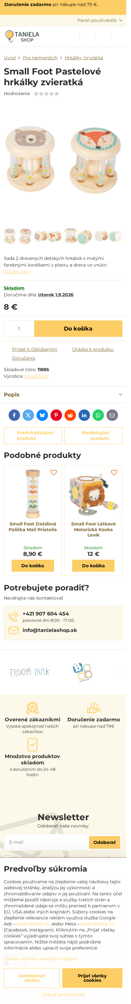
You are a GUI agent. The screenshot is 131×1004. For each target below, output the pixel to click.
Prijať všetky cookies (92, 978)
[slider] (46, 93)
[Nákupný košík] (103, 36)
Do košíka (78, 328)
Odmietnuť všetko (32, 978)
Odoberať (104, 842)
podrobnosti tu (33, 924)
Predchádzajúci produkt (35, 435)
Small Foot (36, 376)
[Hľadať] (87, 36)
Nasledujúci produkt (95, 435)
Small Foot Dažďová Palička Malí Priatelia (33, 526)
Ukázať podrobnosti (63, 994)
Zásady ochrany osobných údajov (41, 959)
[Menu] (118, 36)
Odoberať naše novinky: (63, 826)
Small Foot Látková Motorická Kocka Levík (93, 529)
